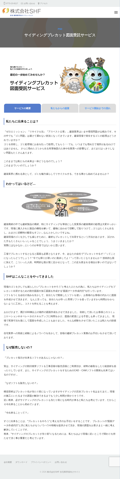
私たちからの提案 (60, 108)
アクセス (44, 3)
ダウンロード (21, 462)
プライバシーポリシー (41, 462)
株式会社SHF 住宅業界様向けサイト (63, 472)
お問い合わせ (29, 3)
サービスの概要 (22, 108)
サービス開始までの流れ (97, 108)
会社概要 (8, 462)
